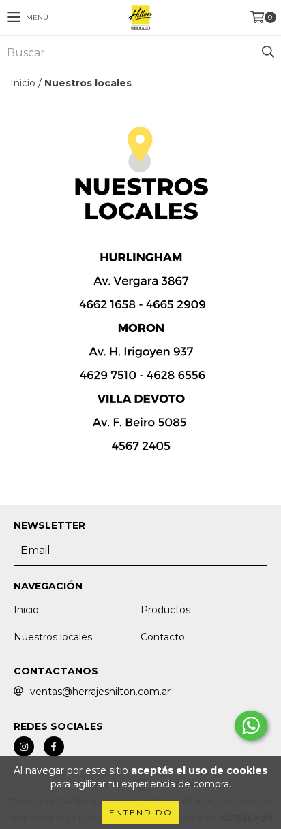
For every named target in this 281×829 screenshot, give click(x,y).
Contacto (162, 637)
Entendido (141, 812)
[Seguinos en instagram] (24, 746)
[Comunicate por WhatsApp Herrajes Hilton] (251, 726)
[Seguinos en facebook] (54, 746)
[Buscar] (267, 52)
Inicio (22, 83)
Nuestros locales (53, 637)
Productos (165, 610)
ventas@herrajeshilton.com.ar (100, 691)
